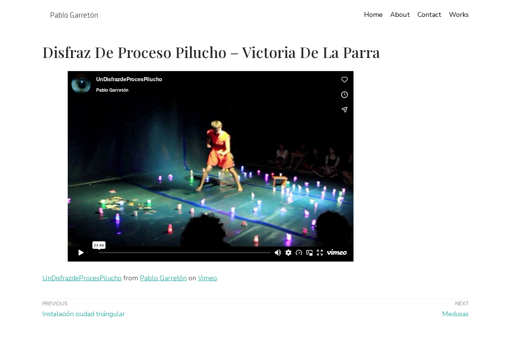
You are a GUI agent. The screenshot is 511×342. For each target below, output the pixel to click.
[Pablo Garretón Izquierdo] (74, 15)
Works (459, 14)
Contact (429, 14)
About (400, 14)
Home (373, 14)
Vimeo (207, 278)
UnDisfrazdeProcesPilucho (82, 278)
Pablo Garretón (163, 278)
